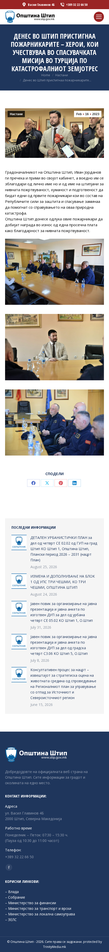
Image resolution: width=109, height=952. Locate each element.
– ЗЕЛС (11, 919)
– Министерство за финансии (30, 902)
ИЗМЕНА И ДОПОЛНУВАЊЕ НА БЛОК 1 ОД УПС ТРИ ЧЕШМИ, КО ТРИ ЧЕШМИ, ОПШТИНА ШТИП (62, 582)
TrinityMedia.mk (54, 947)
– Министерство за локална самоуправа (40, 914)
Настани (16, 114)
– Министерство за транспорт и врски (38, 908)
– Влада (12, 891)
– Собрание (15, 897)
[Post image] (19, 542)
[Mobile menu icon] (99, 17)
